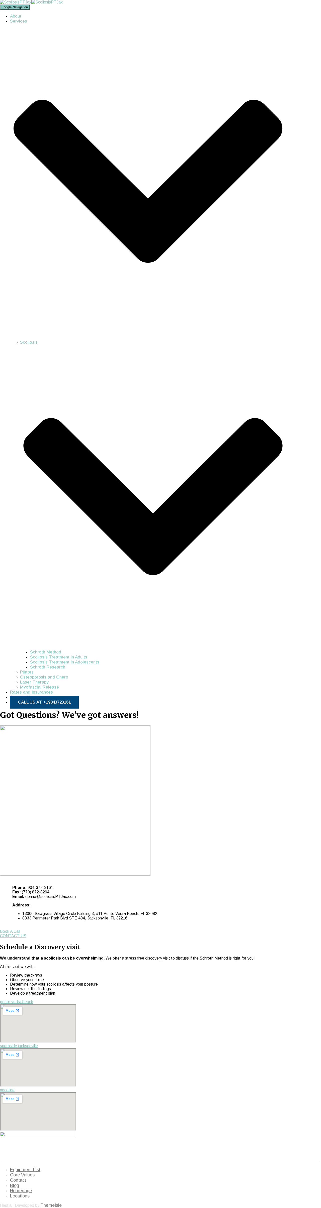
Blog (14, 1185)
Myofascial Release (39, 687)
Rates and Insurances (31, 692)
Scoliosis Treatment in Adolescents (64, 662)
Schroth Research (47, 667)
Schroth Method (45, 652)
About (15, 16)
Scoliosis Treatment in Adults (58, 657)
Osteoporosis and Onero (44, 677)
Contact (18, 1180)
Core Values (22, 1174)
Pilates (27, 672)
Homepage (21, 1190)
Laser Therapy (34, 682)
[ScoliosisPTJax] (31, 2)
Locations (20, 1195)
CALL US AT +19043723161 (44, 702)
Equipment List (25, 1169)
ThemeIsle (51, 1205)
